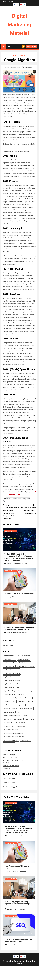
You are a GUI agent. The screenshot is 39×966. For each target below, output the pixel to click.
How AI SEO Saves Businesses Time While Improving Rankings (18, 940)
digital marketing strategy (12, 687)
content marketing (10, 663)
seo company (18, 719)
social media (21, 726)
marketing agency (18, 705)
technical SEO (25, 740)
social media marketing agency (13, 733)
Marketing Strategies (10, 708)
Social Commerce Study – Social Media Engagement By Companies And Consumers (11, 512)
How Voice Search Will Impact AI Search (19, 594)
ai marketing (26, 655)
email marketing (27, 691)
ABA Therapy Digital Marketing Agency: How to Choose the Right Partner (19, 628)
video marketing (9, 744)
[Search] (19, 47)
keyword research (26, 698)
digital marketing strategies (12, 684)
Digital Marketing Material (19, 24)
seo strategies (8, 722)
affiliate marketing (9, 655)
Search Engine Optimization (12, 715)
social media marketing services (14, 736)
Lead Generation (9, 701)
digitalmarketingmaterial (12, 67)
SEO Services (30, 719)
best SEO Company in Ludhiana (15, 498)
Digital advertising (24, 663)
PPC (19, 712)
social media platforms (11, 740)
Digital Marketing (19, 56)
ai (18, 655)
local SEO (31, 701)
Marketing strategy (26, 708)
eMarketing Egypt (9, 694)
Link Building (21, 701)
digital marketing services (12, 680)
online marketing (9, 712)
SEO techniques (9, 726)
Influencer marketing (10, 698)
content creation (23, 659)
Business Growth (9, 659)
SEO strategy (20, 722)
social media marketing (11, 729)
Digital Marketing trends (11, 691)
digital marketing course (11, 677)
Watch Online (31, 46)
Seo (25, 715)
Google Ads (22, 694)
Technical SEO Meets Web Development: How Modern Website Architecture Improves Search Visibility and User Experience (18, 829)
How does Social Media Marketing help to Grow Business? (28, 509)
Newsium (29, 961)
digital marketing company (12, 673)
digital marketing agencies (26, 666)
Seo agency (7, 719)
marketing (7, 705)
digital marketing (9, 666)
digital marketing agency (11, 670)
